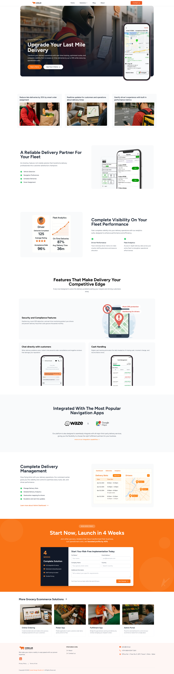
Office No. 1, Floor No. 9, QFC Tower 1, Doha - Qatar (138, 654)
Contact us (71, 653)
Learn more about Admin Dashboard (33, 505)
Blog (94, 3)
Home (73, 3)
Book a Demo (34, 67)
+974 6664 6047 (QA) (129, 650)
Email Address (106, 555)
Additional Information (77, 570)
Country (104, 562)
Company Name (76, 562)
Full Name (74, 555)
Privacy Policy (23, 663)
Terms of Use (33, 663)
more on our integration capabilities (86, 439)
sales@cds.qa (126, 647)
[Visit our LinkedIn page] (20, 659)
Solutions (83, 3)
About (103, 3)
